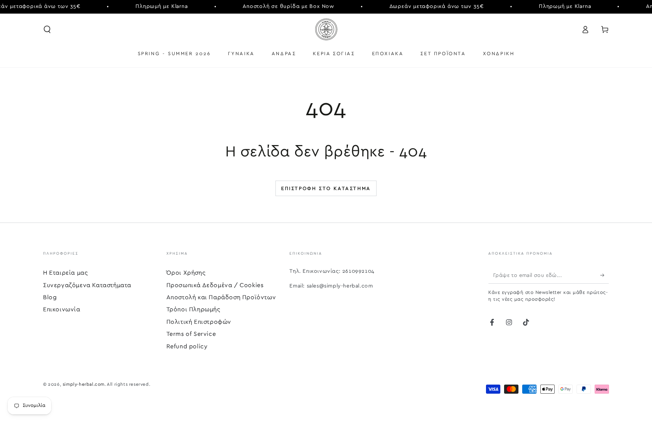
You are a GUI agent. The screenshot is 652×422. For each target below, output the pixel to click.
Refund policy (187, 346)
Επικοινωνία (61, 309)
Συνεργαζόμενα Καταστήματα (87, 285)
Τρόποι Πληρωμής (193, 309)
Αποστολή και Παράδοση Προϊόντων (221, 297)
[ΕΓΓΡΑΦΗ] (604, 275)
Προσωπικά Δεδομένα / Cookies (215, 285)
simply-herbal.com (84, 384)
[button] (47, 29)
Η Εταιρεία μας (65, 273)
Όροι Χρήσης (186, 273)
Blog (50, 297)
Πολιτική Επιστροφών (198, 322)
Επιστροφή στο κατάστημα (326, 188)
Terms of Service (191, 334)
